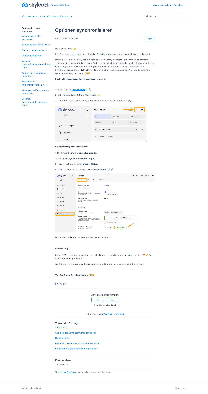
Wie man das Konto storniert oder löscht (36, 92)
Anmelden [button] (178, 5)
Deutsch (179, 388)
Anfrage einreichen (162, 5)
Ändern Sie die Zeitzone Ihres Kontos (34, 74)
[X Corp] (60, 284)
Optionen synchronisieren (35, 50)
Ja (98, 300)
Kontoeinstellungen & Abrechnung (57, 16)
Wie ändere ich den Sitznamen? (31, 38)
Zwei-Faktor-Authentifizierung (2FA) (33, 83)
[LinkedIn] (64, 284)
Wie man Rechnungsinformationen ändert (34, 102)
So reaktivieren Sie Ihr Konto (36, 44)
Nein (112, 300)
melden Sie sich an (68, 372)
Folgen (149, 39)
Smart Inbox (61, 327)
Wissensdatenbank (30, 16)
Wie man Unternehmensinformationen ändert (36, 64)
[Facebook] (56, 284)
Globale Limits (62, 338)
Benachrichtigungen (32, 55)
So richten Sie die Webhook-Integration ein (76, 348)
